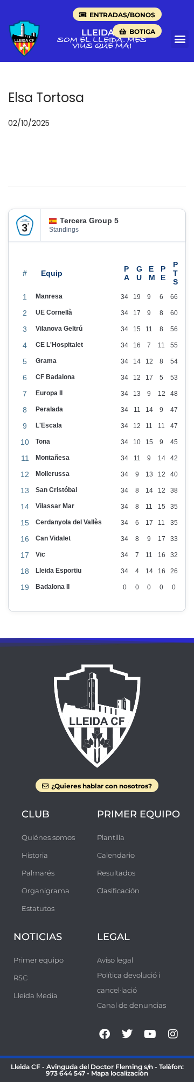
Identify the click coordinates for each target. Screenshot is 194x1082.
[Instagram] (173, 1034)
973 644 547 (65, 1073)
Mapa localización (119, 1073)
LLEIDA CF (104, 32)
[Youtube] (150, 1034)
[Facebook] (104, 1034)
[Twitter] (127, 1034)
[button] (180, 39)
